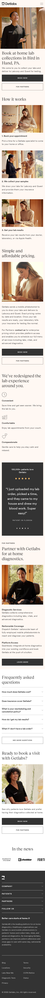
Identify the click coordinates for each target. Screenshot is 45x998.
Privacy (5, 983)
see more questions (22, 740)
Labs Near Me (8, 973)
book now (22, 78)
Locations (6, 968)
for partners (22, 87)
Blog (4, 963)
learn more (22, 662)
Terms (25, 963)
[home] (9, 3)
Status (26, 978)
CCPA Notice (28, 973)
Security (26, 968)
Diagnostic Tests (8, 978)
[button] (41, 3)
